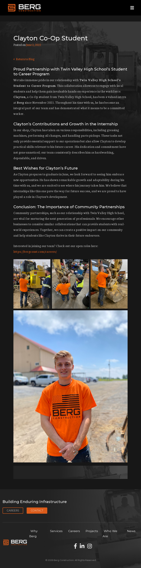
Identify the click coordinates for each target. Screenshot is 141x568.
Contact (37, 510)
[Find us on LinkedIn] (82, 546)
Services (56, 531)
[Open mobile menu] (132, 8)
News (131, 531)
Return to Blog (24, 59)
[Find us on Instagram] (89, 546)
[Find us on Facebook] (75, 546)
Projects (92, 531)
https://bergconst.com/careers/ (35, 251)
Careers (13, 510)
